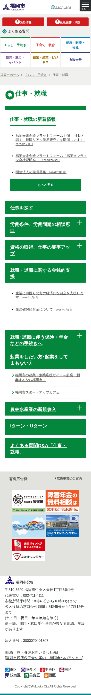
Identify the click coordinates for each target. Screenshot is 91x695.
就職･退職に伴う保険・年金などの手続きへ (39, 340)
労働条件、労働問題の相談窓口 (40, 227)
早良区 (34, 675)
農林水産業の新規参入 (33, 409)
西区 (52, 675)
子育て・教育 (45, 45)
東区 (13, 669)
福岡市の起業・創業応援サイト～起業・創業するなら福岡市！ (47, 377)
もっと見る (45, 185)
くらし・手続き (15, 45)
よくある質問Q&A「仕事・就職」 (38, 448)
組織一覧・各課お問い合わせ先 (31, 652)
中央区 (50, 669)
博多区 (30, 669)
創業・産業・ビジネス (45, 60)
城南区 (15, 675)
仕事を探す (21, 207)
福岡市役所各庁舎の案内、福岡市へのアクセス (44, 658)
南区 (68, 669)
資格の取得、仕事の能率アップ (40, 250)
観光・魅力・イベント (15, 60)
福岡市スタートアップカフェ (37, 392)
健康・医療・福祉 (75, 45)
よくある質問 (18, 31)
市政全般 (75, 60)
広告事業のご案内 (69, 478)
